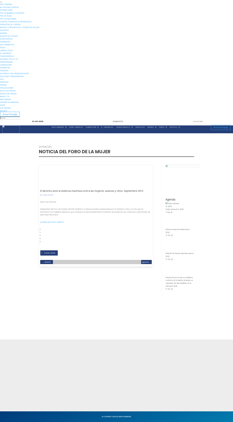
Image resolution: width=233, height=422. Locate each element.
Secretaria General (179, 357)
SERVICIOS (140, 127)
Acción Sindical (177, 362)
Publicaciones (141, 370)
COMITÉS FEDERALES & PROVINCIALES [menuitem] (16, 21)
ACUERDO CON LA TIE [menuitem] (9, 59)
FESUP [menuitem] (2, 47)
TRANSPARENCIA (123, 127)
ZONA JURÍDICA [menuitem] (6, 39)
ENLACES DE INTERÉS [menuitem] (9, 36)
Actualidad (76, 357)
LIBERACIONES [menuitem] (6, 65)
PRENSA (150, 127)
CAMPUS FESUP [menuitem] (6, 50)
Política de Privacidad (112, 357)
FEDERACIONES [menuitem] (6, 10)
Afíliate (173, 127)
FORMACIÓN (91, 127)
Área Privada (10, 114)
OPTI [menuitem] (2, 79)
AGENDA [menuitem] (3, 33)
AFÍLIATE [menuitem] (3, 111)
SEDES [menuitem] (2, 105)
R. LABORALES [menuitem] (6, 53)
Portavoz (174, 366)
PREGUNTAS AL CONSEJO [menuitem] (10, 24)
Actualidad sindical (143, 361)
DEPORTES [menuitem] (4, 30)
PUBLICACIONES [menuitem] (6, 88)
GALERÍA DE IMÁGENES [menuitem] (9, 102)
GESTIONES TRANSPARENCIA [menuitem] (12, 76)
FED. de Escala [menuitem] (6, 16)
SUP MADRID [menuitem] (5, 108)
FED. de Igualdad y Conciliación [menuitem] (12, 13)
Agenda (74, 371)
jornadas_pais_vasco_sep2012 (52, 222)
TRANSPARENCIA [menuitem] (7, 56)
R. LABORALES (107, 127)
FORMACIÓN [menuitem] (5, 42)
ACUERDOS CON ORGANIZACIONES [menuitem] (14, 73)
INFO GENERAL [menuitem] (6, 4)
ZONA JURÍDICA (76, 127)
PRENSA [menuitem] (3, 85)
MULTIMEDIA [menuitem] (5, 99)
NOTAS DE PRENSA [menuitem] (8, 91)
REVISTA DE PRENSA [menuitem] (8, 93)
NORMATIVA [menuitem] (5, 67)
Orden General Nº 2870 (175, 209)
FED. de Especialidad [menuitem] (8, 19)
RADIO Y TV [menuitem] (4, 96)
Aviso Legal (108, 362)
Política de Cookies (111, 366)
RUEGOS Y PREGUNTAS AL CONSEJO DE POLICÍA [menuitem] (19, 27)
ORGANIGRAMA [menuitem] (6, 62)
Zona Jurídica (141, 365)
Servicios (75, 366)
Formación (75, 362)
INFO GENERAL (58, 127)
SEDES (162, 127)
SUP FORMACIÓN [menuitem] (7, 44)
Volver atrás (49, 253)
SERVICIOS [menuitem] (4, 82)
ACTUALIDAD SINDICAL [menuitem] (9, 7)
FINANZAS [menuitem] (4, 70)
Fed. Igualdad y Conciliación (147, 382)
